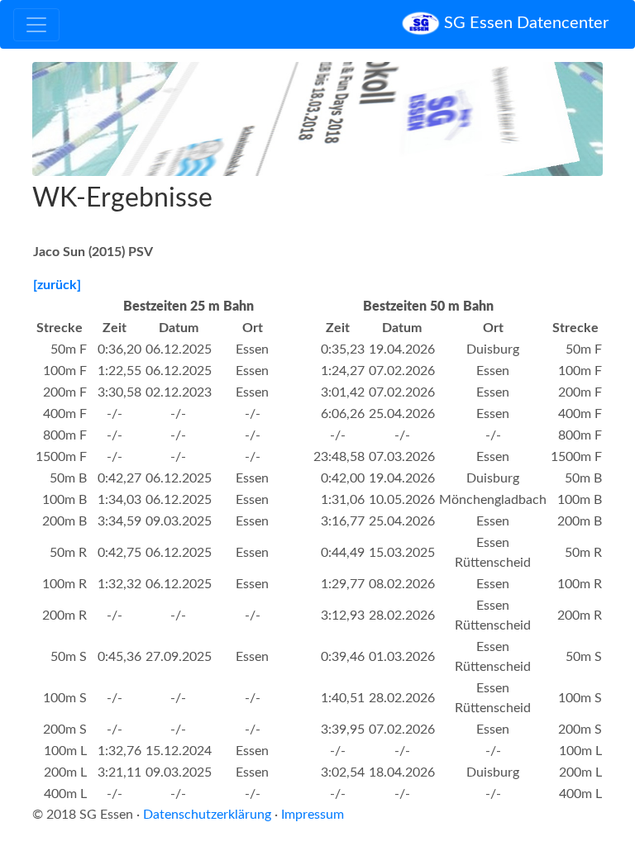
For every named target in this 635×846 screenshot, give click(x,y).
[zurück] (57, 285)
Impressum (312, 814)
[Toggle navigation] (36, 24)
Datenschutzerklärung (207, 814)
